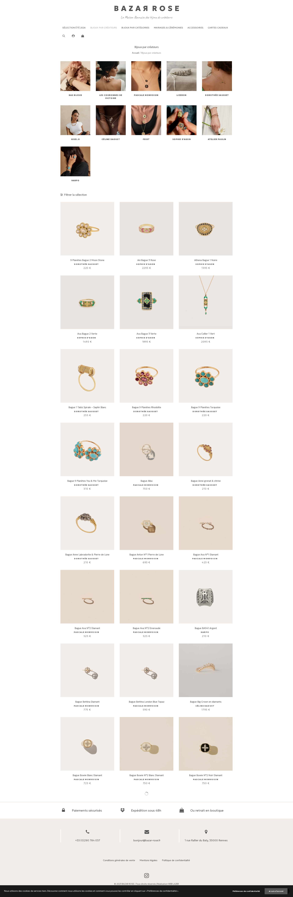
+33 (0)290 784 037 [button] (87, 840)
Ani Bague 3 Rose (146, 260)
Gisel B (75, 139)
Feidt (146, 139)
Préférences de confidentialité (246, 891)
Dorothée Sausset (217, 95)
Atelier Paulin (217, 139)
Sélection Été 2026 (74, 27)
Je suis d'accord (276, 891)
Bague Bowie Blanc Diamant (87, 775)
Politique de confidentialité (176, 860)
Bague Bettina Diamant (87, 701)
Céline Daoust (111, 139)
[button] (66, 36)
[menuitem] (74, 28)
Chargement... (146, 793)
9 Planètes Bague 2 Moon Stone (87, 260)
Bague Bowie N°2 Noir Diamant (205, 775)
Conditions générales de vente (119, 860)
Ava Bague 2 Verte (87, 333)
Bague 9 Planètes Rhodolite (146, 407)
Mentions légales (148, 860)
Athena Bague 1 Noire (205, 260)
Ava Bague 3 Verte (146, 333)
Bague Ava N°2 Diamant (87, 628)
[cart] (81, 36)
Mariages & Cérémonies (168, 27)
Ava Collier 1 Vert (206, 333)
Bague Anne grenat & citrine (206, 480)
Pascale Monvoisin (146, 95)
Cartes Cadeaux (218, 27)
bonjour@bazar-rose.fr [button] (146, 840)
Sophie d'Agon (181, 139)
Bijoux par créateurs (103, 27)
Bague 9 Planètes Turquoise (205, 407)
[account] (74, 36)
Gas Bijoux (75, 95)
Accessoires (195, 27)
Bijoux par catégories (135, 27)
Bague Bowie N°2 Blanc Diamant (146, 775)
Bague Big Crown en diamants (205, 701)
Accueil (135, 52)
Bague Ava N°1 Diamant (205, 554)
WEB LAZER (173, 884)
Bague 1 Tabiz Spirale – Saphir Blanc (87, 407)
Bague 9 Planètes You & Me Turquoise (87, 480)
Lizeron (181, 95)
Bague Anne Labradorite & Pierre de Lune (87, 554)
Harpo (75, 180)
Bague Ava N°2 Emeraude (146, 628)
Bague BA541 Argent (206, 628)
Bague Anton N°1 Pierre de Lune (146, 554)
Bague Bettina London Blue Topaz (146, 701)
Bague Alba (146, 480)
